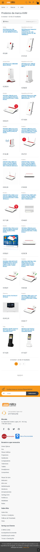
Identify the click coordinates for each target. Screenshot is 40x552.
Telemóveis (4, 464)
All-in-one (4, 483)
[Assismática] (10, 2)
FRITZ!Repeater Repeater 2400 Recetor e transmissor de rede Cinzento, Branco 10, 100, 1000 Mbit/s (28, 32)
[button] (26, 2)
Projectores (4, 455)
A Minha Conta (5, 530)
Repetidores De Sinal (26, 27)
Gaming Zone (5, 495)
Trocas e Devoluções (7, 538)
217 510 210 (13, 414)
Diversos (5, 293)
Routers (5, 93)
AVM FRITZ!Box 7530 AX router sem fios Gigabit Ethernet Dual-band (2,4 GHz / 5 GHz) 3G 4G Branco (28, 164)
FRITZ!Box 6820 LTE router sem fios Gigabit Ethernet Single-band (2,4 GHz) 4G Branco (10, 130)
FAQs (3, 521)
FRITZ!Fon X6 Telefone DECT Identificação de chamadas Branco (27, 330)
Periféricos (4, 498)
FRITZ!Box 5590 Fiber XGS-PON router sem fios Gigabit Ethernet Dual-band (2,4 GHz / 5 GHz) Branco (28, 263)
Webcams (4, 480)
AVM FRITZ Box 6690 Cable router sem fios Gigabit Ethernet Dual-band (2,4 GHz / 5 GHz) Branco (28, 197)
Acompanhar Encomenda (8, 532)
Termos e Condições (7, 515)
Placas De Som (5, 477)
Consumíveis (5, 472)
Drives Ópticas (5, 446)
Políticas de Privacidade (8, 518)
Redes (4, 27)
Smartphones (5, 469)
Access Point (6, 61)
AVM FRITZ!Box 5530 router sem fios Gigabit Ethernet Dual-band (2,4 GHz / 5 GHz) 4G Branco (10, 197)
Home (3, 7)
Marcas (13, 7)
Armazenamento (6, 492)
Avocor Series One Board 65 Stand (10, 296)
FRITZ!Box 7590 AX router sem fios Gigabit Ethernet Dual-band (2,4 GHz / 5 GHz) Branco (10, 97)
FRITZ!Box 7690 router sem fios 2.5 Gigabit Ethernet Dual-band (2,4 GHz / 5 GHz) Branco (29, 297)
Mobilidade (4, 500)
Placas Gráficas (5, 452)
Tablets (3, 466)
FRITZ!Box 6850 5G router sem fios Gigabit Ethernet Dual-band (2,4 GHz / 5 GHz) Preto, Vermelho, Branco (29, 130)
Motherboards (5, 486)
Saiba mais (26, 547)
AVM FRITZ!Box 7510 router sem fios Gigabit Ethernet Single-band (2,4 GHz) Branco (10, 230)
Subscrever (32, 393)
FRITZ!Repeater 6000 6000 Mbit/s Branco (10, 64)
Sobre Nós (4, 512)
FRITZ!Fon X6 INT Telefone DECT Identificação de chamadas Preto (10, 330)
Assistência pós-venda (8, 535)
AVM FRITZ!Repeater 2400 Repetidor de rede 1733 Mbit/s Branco (28, 97)
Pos (2, 449)
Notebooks (4, 458)
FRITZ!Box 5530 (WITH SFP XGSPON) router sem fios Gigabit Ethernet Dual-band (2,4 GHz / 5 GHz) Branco (10, 263)
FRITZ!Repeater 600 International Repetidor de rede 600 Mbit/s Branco (10, 31)
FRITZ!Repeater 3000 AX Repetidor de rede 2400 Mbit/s (28, 65)
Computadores (5, 461)
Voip (4, 326)
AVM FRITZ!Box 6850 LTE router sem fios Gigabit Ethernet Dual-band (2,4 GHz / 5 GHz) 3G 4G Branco (10, 164)
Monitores (4, 489)
